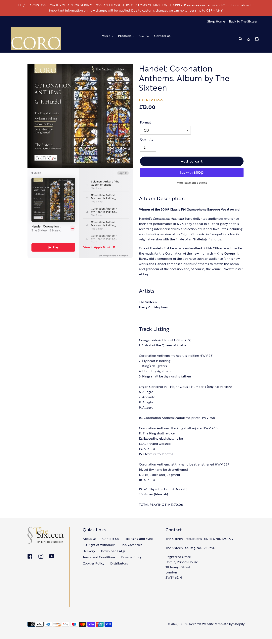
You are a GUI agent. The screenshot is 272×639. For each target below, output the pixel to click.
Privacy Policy (131, 557)
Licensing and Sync (139, 538)
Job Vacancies (131, 544)
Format (145, 122)
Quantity (146, 139)
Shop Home (216, 21)
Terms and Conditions (99, 557)
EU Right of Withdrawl (99, 544)
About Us (89, 538)
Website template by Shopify (223, 623)
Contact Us (110, 538)
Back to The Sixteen (243, 21)
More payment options (192, 182)
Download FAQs (113, 551)
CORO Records (189, 623)
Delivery (89, 551)
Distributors (119, 563)
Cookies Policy (93, 563)
